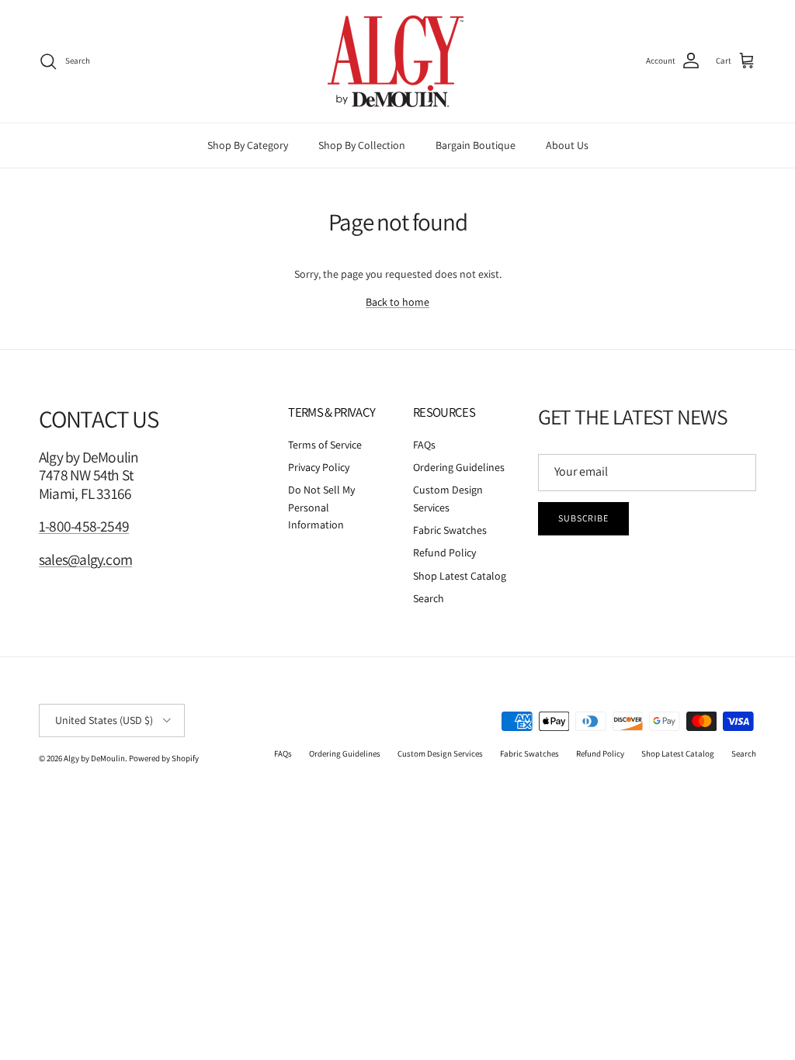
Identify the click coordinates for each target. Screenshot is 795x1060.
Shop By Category (247, 145)
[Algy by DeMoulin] (397, 61)
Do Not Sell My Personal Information (321, 507)
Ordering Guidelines (459, 467)
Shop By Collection (361, 145)
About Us (567, 145)
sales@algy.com (85, 559)
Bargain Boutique (476, 145)
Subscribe (583, 518)
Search (428, 598)
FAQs (424, 445)
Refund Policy (444, 552)
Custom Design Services (440, 753)
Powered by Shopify (164, 758)
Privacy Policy (318, 467)
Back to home (397, 302)
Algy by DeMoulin (94, 758)
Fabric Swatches (450, 530)
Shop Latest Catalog (459, 576)
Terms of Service (325, 445)
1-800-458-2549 (84, 526)
